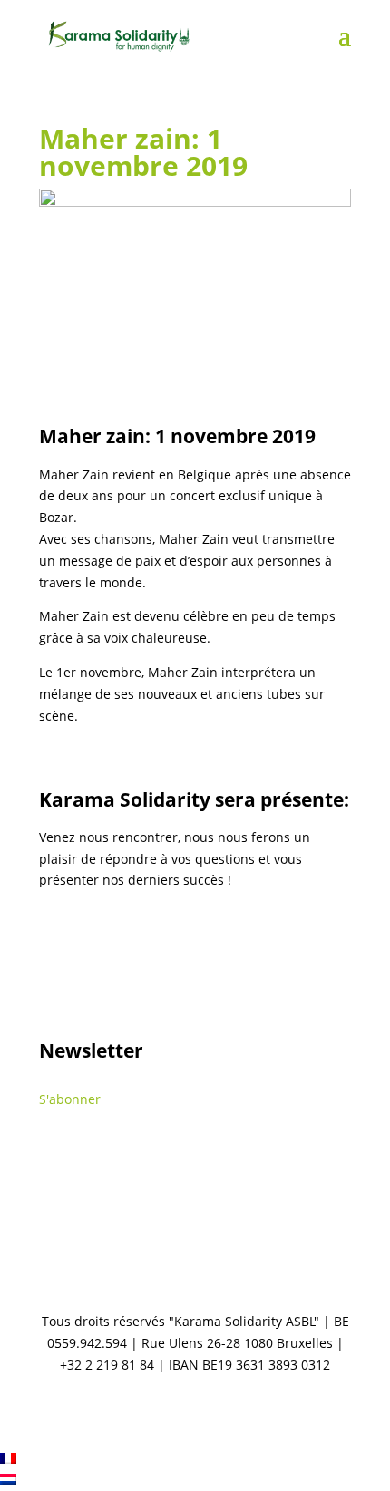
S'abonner (70, 1099)
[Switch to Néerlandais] (8, 1479)
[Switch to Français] (8, 1458)
